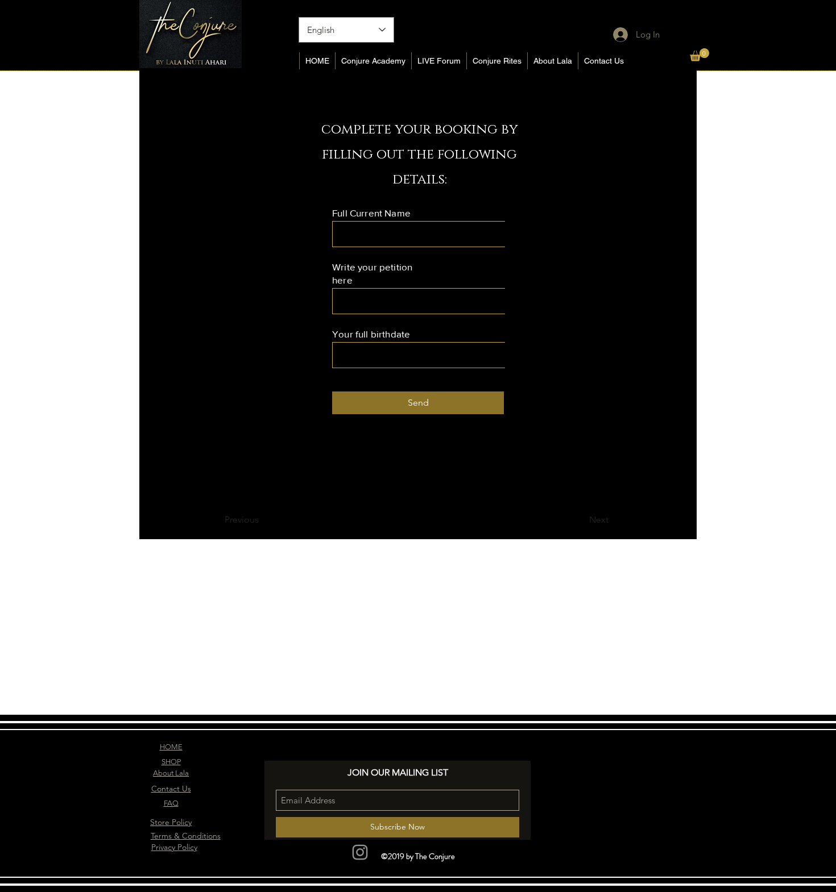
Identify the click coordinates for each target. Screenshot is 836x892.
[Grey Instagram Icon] (360, 852)
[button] (699, 54)
